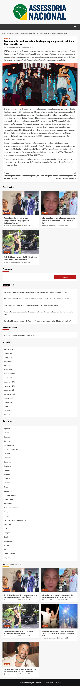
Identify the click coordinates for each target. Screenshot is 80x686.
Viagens (7, 558)
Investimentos (9, 499)
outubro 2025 (9, 390)
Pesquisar (7, 269)
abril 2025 (7, 414)
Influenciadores (10, 495)
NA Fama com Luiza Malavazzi (15, 520)
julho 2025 (8, 402)
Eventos (7, 478)
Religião (7, 533)
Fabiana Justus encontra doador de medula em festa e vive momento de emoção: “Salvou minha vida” (38, 313)
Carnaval (7, 441)
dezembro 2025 (10, 382)
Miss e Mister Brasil (11, 508)
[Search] (75, 26)
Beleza (6, 433)
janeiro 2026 (8, 378)
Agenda (7, 428)
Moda (6, 512)
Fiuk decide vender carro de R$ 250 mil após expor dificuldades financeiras (20, 258)
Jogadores (8, 503)
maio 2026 (8, 361)
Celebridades (9, 445)
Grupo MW (8, 491)
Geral (6, 487)
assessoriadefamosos (12, 47)
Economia (7, 458)
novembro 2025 (10, 386)
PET (5, 529)
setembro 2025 (9, 394)
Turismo (7, 545)
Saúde (6, 537)
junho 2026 (8, 357)
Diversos (7, 453)
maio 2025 (8, 410)
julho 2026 (8, 353)
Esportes (7, 474)
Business (7, 437)
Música (6, 516)
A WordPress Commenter (13, 335)
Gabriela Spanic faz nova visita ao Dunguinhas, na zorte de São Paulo (21, 176)
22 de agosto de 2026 (25, 225)
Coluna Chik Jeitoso (11, 449)
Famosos (7, 38)
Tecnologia (8, 541)
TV (5, 549)
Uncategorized (9, 554)
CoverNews (46, 683)
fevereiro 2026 (9, 374)
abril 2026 (7, 366)
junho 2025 (8, 406)
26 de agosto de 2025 (27, 47)
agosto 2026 (8, 349)
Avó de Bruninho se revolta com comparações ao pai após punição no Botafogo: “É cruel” (17, 220)
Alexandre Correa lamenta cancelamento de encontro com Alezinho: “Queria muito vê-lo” (58, 220)
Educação (7, 462)
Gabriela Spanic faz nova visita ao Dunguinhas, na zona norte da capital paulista (58, 176)
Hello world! (30, 335)
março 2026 (8, 370)
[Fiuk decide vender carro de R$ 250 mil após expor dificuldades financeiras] (20, 242)
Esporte (7, 470)
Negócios (7, 524)
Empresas (7, 466)
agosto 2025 (8, 398)
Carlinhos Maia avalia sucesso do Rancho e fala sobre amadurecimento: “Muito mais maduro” (37, 321)
